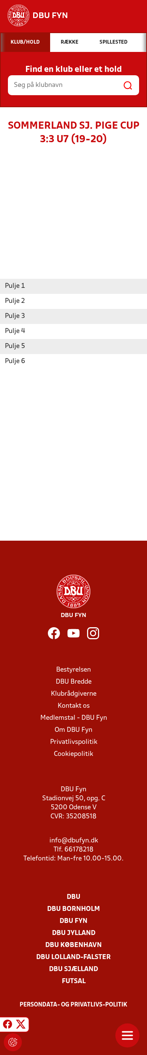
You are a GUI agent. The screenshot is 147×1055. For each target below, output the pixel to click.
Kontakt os (74, 706)
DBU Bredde (74, 682)
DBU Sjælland (73, 969)
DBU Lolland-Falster (73, 957)
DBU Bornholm (73, 909)
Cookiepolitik (73, 754)
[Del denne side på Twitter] (21, 1026)
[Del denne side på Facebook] (7, 1026)
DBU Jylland (73, 933)
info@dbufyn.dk (73, 841)
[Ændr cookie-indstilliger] (13, 1042)
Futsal (74, 981)
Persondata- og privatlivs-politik (73, 1005)
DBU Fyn (73, 921)
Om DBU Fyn (73, 730)
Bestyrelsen (73, 670)
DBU (73, 897)
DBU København (73, 945)
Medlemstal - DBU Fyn (73, 718)
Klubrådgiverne (73, 694)
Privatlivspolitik (73, 742)
